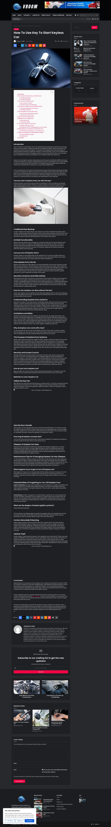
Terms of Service (52, 776)
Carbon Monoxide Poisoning (27, 134)
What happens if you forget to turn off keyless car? (30, 128)
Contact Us (35, 15)
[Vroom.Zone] (24, 6)
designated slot (36, 596)
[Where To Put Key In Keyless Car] (22, 715)
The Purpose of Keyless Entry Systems (29, 113)
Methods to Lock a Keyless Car (25, 118)
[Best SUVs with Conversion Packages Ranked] (78, 63)
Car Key (20, 25)
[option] (85, 115)
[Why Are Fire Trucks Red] (38, 815)
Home (14, 15)
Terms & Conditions (58, 15)
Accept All (29, 820)
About (19, 15)
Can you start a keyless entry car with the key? (29, 95)
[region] (19, 816)
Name (15, 763)
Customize (10, 820)
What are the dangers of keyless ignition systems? (31, 132)
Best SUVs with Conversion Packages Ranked (90, 63)
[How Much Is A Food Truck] (38, 808)
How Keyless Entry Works (26, 103)
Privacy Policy (46, 15)
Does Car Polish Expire (82, 122)
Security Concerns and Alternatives (29, 104)
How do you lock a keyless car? (26, 116)
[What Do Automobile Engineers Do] (78, 50)
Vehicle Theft (24, 136)
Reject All (19, 820)
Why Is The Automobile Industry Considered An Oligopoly (90, 42)
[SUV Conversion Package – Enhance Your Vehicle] (78, 71)
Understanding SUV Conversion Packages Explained (90, 56)
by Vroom (25, 824)
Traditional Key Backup (26, 97)
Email (15, 769)
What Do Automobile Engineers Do (89, 49)
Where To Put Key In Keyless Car (21, 722)
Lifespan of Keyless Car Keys (27, 125)
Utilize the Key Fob (25, 120)
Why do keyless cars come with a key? (27, 111)
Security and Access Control (27, 115)
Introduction (21, 94)
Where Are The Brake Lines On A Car (30, 19)
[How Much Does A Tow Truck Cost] (38, 801)
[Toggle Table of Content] (51, 92)
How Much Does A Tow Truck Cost (48, 800)
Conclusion (21, 137)
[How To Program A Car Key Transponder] (41, 718)
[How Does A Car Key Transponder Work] (59, 715)
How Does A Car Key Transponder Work (56, 722)
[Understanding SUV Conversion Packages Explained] (78, 56)
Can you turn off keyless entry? (26, 101)
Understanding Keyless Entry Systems (29, 108)
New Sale (69, 15)
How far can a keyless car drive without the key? (30, 106)
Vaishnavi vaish (19, 41)
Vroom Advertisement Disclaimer (65, 804)
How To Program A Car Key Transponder (40, 728)
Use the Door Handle (25, 122)
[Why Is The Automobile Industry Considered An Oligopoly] (78, 43)
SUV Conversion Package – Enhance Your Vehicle (90, 71)
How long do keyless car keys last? (26, 123)
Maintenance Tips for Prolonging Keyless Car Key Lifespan (34, 127)
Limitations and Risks (26, 109)
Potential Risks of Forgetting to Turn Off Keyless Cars (32, 130)
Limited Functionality (25, 99)
